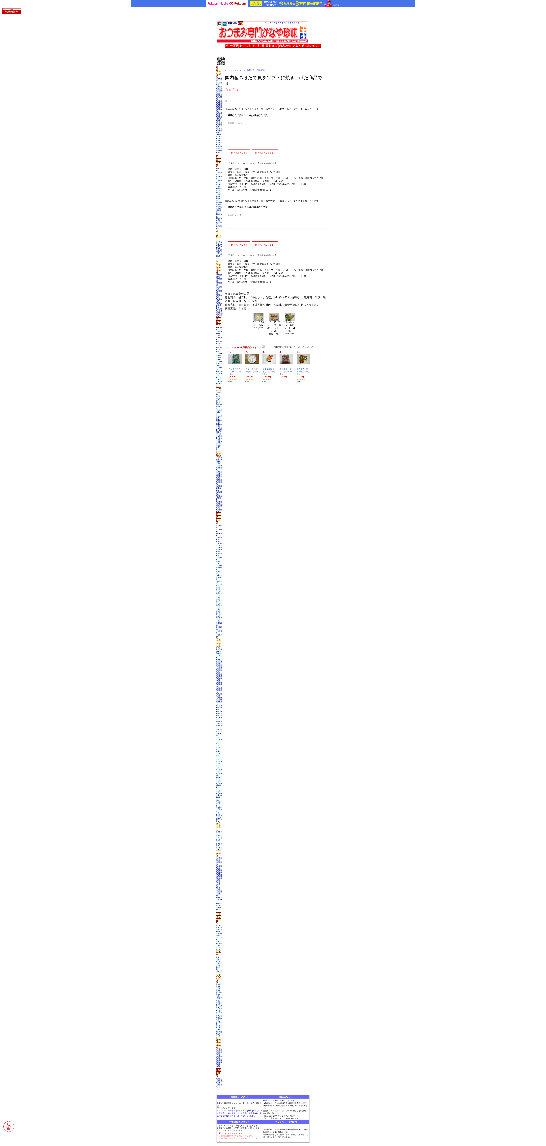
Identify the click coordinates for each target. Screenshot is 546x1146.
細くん (218, 192)
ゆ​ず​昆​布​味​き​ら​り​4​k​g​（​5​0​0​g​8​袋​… (268, 371)
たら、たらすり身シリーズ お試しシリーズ (219, 312)
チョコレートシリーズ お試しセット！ (219, 715)
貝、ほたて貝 (218, 322)
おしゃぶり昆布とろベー (219, 138)
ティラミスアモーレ (219, 747)
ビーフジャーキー (218, 1042)
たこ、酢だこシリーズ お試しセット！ (219, 254)
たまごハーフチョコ (219, 809)
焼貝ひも (219, 371)
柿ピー (218, 969)
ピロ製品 (218, 453)
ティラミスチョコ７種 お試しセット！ (219, 795)
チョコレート (218, 642)
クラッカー (218, 826)
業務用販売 (218, 1073)
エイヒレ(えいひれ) (219, 392)
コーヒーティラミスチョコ (219, 759)
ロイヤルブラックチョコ (219, 662)
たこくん (219, 244)
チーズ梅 (219, 565)
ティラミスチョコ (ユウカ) (219, 650)
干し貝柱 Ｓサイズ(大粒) (219, 363)
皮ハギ (218, 396)
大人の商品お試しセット (219, 1034)
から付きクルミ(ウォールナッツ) (219, 907)
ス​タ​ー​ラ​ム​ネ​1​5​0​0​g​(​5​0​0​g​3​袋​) (251, 370)
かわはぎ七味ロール (219, 412)
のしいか (219, 206)
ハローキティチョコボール (219, 815)
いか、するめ (218, 161)
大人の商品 (218, 978)
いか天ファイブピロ (219, 468)
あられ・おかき (218, 518)
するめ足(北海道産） (219, 210)
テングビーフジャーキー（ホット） (219, 1063)
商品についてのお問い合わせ (243, 163)
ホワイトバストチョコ (219, 998)
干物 (218, 387)
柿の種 (218, 967)
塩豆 (217, 957)
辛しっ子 (219, 585)
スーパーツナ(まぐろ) (219, 487)
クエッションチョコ (219, 1012)
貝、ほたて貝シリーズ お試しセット (219, 381)
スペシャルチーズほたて (219, 333)
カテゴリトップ (230, 70)
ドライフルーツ (218, 918)
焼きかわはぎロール (219, 406)
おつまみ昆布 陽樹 (219, 96)
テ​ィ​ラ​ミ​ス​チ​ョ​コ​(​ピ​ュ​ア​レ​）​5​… (234, 371)
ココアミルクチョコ (219, 683)
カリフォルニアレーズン (219, 943)
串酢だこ (219, 246)
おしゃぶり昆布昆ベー (219, 124)
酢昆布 (218, 120)
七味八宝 (219, 575)
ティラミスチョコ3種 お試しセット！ (219, 775)
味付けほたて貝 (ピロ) (219, 343)
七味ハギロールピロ (219, 481)
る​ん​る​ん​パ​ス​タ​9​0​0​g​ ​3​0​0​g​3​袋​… (303, 371)
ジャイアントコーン (219, 899)
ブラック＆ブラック (219, 803)
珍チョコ (219, 1016)
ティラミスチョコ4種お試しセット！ (219, 785)
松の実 (218, 887)
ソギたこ (219, 242)
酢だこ (218, 248)
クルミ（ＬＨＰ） (218, 883)
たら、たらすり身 (218, 266)
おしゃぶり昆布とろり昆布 (219, 144)
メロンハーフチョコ (219, 689)
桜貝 (217, 351)
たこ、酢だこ (218, 235)
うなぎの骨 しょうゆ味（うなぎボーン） (219, 440)
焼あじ (218, 402)
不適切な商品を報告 (268, 163)
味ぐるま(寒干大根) (219, 497)
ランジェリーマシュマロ (219, 1028)
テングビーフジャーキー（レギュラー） (219, 1053)
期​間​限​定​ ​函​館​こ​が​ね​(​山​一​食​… (286, 371)
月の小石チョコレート (219, 707)
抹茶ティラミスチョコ (219, 753)
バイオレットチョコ (219, 656)
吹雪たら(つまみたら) (219, 304)
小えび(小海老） (218, 448)
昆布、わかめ (218, 71)
